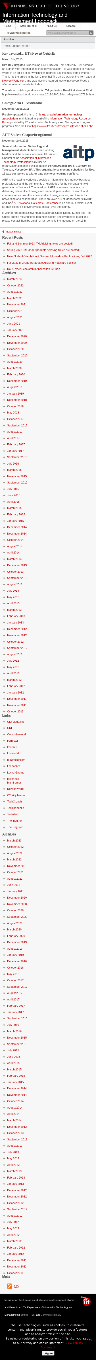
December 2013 (17, 565)
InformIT (12, 747)
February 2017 (16, 444)
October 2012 (15, 641)
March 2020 (14, 368)
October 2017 (15, 419)
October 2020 (15, 349)
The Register (15, 827)
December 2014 (17, 527)
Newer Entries (13, 231)
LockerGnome (15, 772)
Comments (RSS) (50, 1314)
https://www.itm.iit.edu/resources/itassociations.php (62, 126)
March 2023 (14, 279)
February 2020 (16, 374)
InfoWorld (13, 753)
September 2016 (17, 457)
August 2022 (15, 291)
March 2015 (14, 508)
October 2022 (15, 285)
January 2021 (15, 330)
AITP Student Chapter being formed (27, 135)
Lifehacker (13, 766)
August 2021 (15, 317)
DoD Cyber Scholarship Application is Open (33, 269)
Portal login (87, 1301)
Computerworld (16, 734)
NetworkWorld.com (13, 80)
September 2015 (17, 482)
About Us (52, 26)
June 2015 (13, 495)
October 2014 (15, 539)
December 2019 (17, 381)
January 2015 (15, 521)
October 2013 (15, 571)
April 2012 (13, 673)
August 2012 (15, 654)
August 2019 (15, 387)
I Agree (48, 1353)
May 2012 (13, 667)
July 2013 (13, 590)
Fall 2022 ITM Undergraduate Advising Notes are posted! (41, 262)
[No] (90, 1339)
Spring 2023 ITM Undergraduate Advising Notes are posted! (43, 250)
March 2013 (14, 609)
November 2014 (17, 533)
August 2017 (15, 431)
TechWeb (13, 814)
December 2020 (17, 336)
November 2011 (17, 705)
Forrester (12, 740)
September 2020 (17, 355)
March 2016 (14, 469)
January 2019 (15, 393)
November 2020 (17, 342)
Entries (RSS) (28, 1314)
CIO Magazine (16, 721)
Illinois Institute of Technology (41, 6)
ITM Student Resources (17, 32)
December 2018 (17, 399)
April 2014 (13, 552)
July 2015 (13, 489)
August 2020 (15, 361)
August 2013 (15, 584)
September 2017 (17, 425)
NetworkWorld (15, 788)
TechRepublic (15, 808)
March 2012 (14, 679)
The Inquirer (14, 820)
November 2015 (17, 476)
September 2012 (17, 648)
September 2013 (17, 578)
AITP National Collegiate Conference (36, 203)
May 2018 (13, 412)
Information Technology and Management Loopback (34, 17)
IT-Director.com (16, 759)
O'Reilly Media (16, 795)
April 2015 (13, 501)
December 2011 (17, 698)
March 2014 (14, 559)
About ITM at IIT (29, 26)
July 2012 (13, 660)
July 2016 (13, 463)
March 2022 (14, 298)
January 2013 (15, 622)
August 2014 (15, 546)
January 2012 (15, 692)
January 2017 (15, 451)
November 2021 (17, 304)
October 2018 (15, 406)
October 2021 (15, 311)
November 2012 (17, 635)
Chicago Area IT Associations (22, 103)
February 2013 (16, 616)
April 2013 (13, 603)
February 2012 (16, 686)
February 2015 (16, 514)
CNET (11, 728)
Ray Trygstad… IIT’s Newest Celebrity (28, 53)
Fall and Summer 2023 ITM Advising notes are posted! (40, 243)
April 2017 (13, 438)
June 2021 (13, 323)
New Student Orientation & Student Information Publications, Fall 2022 (49, 256)
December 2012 (17, 629)
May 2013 (13, 597)
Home (7, 26)
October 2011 (15, 711)
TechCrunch (14, 801)
